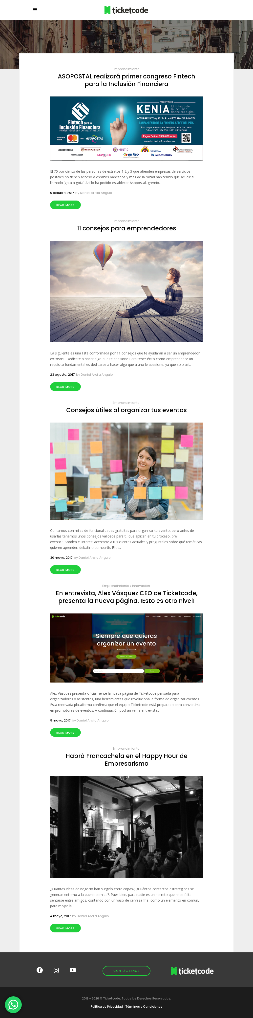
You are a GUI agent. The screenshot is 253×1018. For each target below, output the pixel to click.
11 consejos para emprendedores (126, 228)
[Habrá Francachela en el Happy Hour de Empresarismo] (126, 827)
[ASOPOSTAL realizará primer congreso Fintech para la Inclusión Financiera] (126, 128)
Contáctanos (126, 971)
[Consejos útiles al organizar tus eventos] (126, 471)
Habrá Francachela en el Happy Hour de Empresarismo (127, 760)
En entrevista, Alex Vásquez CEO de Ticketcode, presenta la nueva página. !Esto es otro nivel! (126, 597)
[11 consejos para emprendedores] (126, 291)
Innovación (141, 585)
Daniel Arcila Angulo (96, 192)
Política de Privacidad (107, 1006)
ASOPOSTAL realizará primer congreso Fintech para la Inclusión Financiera (126, 80)
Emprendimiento (126, 69)
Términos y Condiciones (143, 1006)
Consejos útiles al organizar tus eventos (126, 410)
